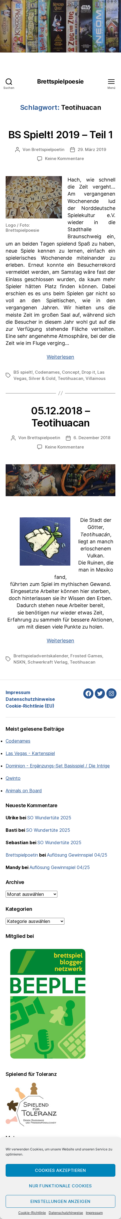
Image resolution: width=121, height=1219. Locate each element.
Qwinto (13, 778)
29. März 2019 (92, 149)
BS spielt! (23, 372)
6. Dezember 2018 (91, 437)
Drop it (88, 372)
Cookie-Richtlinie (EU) (30, 706)
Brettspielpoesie (60, 81)
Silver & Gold (42, 378)
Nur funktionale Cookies (60, 1186)
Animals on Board (24, 790)
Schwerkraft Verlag (48, 662)
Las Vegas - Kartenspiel (30, 753)
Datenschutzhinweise (66, 1213)
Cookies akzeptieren (60, 1170)
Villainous (96, 378)
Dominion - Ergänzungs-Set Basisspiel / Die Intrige (58, 766)
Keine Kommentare (64, 158)
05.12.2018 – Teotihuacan (60, 416)
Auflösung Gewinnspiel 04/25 (77, 855)
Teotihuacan (70, 378)
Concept (70, 372)
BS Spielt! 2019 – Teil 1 (60, 134)
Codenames (47, 372)
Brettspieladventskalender (41, 655)
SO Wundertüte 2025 (49, 817)
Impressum (94, 1213)
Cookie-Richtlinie (32, 1213)
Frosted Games (86, 655)
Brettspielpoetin (48, 149)
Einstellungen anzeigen (60, 1201)
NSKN (19, 662)
